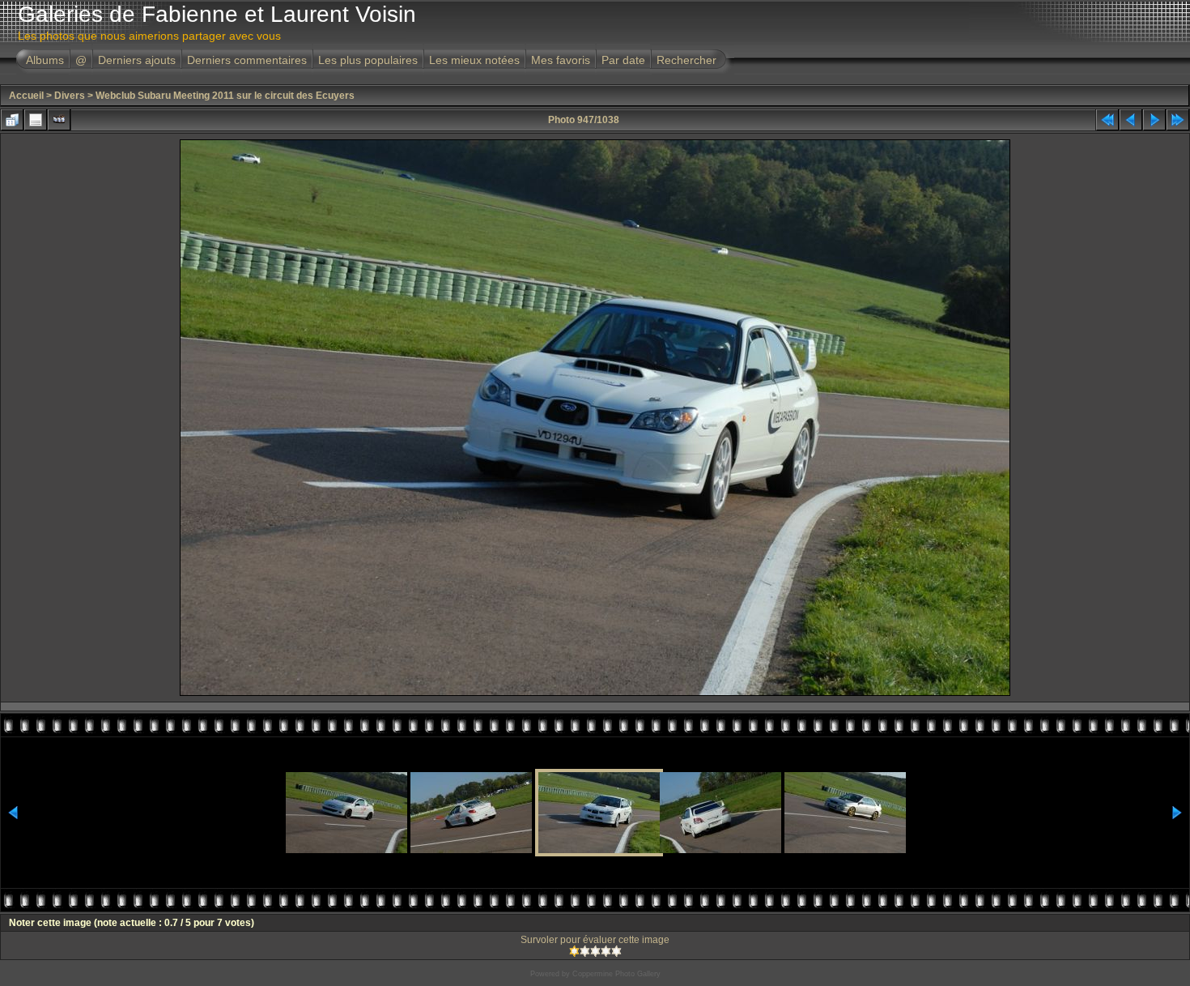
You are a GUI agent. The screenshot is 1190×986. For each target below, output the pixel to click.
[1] (574, 951)
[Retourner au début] (1107, 119)
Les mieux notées (474, 59)
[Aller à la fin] (1178, 119)
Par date (623, 59)
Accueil (26, 95)
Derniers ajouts (137, 59)
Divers (69, 95)
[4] (606, 951)
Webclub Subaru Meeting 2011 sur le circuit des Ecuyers (225, 95)
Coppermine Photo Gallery (616, 974)
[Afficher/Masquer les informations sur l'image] (35, 119)
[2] (585, 951)
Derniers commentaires (247, 59)
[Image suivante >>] (1154, 119)
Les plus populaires (368, 59)
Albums (45, 59)
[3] (595, 951)
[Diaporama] (59, 119)
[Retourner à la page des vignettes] (12, 119)
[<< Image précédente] (1131, 119)
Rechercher (686, 59)
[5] (616, 951)
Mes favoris (560, 59)
